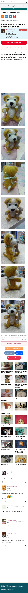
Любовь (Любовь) (11, 520)
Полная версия (4, 585)
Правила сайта (4, 586)
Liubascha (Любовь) (12, 486)
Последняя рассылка (6, 588)
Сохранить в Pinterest (14, 358)
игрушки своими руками (7, 335)
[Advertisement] (14, 77)
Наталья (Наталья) (11, 472)
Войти (11, 1)
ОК (14, 8)
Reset (19, 47)
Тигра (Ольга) (10, 505)
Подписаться (23, 30)
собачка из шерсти (18, 335)
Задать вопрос (11, 586)
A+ (16, 47)
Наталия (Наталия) (11, 29)
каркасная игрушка (20, 337)
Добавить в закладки (14, 42)
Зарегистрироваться (18, 1)
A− (7, 47)
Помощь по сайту (19, 586)
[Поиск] (25, 1)
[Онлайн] (4, 473)
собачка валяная (10, 337)
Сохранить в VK (9, 353)
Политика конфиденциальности (8, 589)
